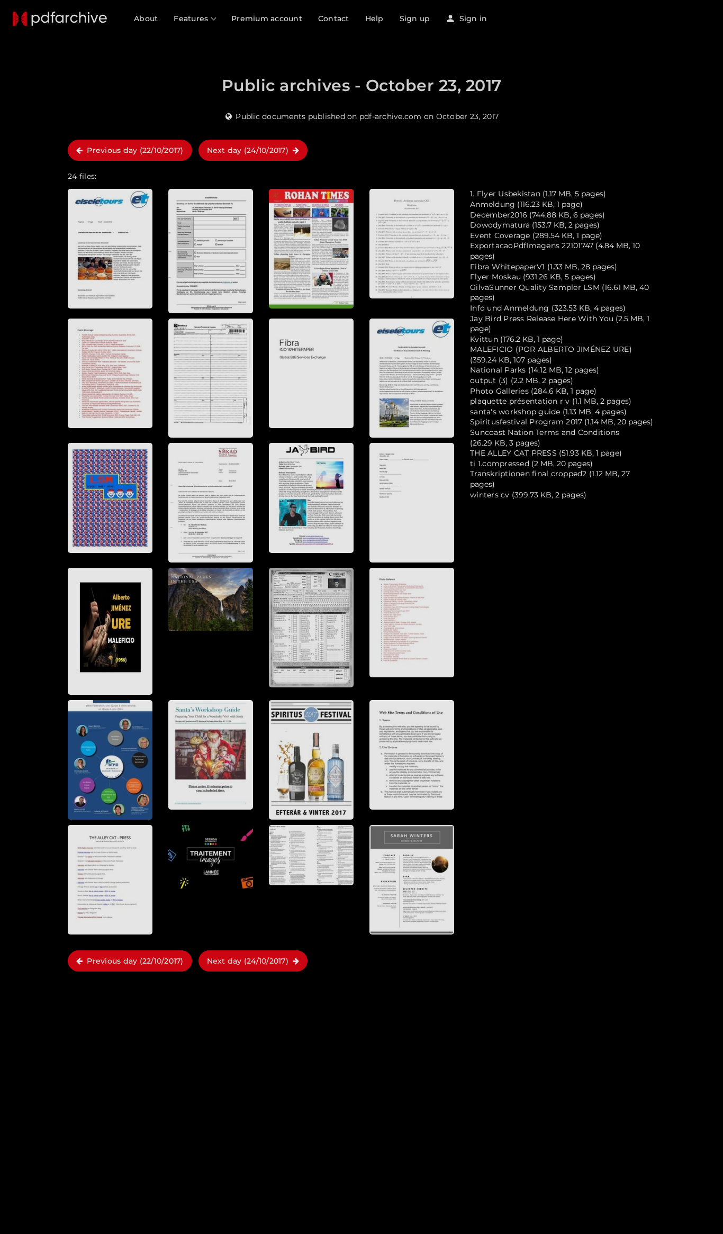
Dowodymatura (500, 225)
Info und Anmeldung (509, 308)
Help (374, 18)
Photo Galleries (499, 391)
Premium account (266, 18)
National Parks (498, 370)
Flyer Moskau (495, 277)
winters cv (490, 495)
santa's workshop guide (515, 411)
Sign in (472, 18)
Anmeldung (492, 204)
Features (192, 18)
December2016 (498, 215)
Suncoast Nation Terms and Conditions (544, 432)
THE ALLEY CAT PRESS (513, 453)
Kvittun (484, 339)
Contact (333, 18)
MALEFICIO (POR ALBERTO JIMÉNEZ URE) (551, 349)
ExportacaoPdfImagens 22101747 (531, 245)
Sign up (415, 18)
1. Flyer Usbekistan (506, 193)
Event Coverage (500, 235)
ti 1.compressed (499, 463)
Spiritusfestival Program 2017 (526, 422)
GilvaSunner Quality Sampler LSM (535, 287)
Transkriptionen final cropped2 (528, 473)
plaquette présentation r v (520, 401)
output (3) (489, 380)
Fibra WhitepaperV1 (507, 266)
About (146, 18)
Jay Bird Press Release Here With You (541, 318)
